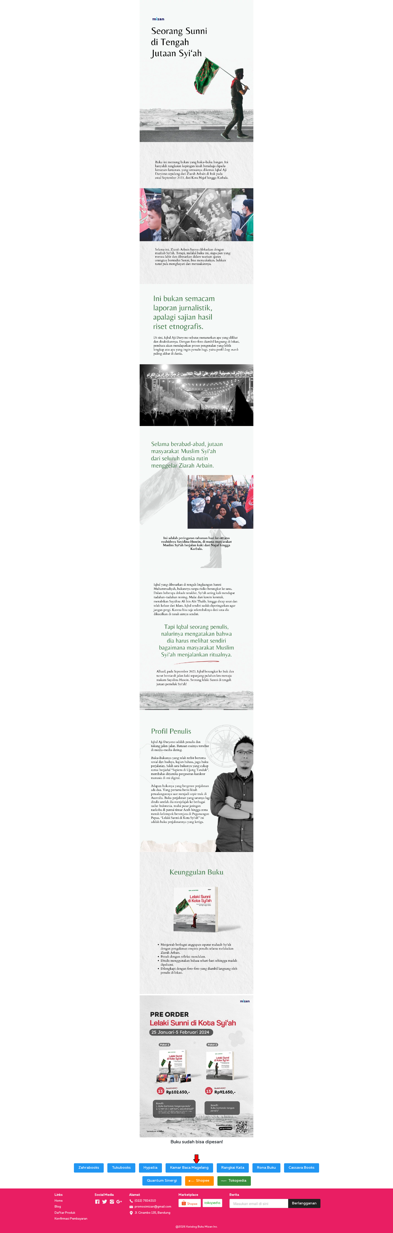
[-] (97, 1202)
